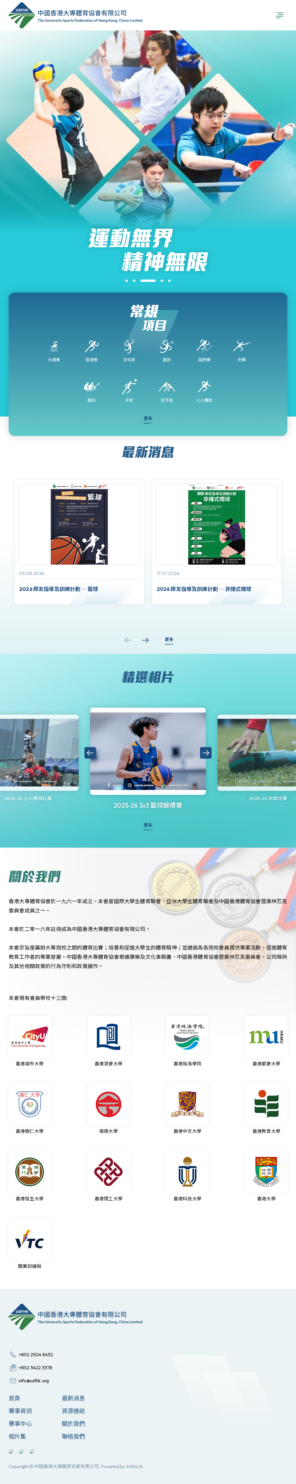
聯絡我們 (73, 1436)
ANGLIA (134, 1466)
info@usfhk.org (34, 1380)
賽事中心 (20, 1423)
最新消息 (73, 1398)
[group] (79, 542)
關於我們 (73, 1423)
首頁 (14, 1398)
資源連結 (73, 1410)
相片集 (17, 1436)
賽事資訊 (20, 1410)
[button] (126, 281)
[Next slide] (145, 640)
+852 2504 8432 (36, 1354)
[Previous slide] (128, 640)
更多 (148, 418)
